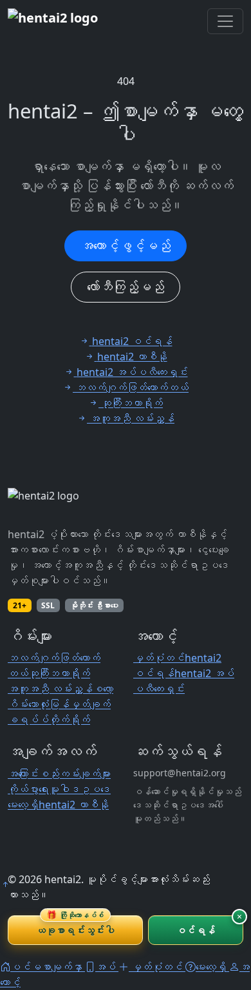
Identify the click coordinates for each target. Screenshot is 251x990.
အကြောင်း (23, 774)
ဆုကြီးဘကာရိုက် (59, 673)
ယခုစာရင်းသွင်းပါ (75, 926)
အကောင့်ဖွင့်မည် (125, 245)
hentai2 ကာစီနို (74, 805)
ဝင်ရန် (195, 930)
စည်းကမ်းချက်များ (75, 774)
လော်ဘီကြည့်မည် (125, 286)
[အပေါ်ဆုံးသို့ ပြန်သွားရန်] (5, 884)
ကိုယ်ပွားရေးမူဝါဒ (44, 789)
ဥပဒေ (95, 789)
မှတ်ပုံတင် (159, 658)
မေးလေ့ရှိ (23, 805)
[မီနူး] (225, 21)
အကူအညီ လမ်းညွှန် (50, 689)
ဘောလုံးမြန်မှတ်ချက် (69, 704)
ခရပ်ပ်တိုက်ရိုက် (49, 720)
